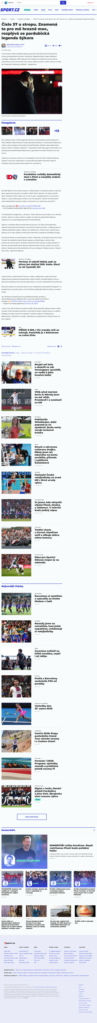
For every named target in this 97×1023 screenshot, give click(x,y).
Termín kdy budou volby (11, 958)
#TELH (20, 301)
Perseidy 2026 (37, 970)
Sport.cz (17, 44)
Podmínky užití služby (85, 1000)
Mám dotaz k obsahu (85, 1005)
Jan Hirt (21, 955)
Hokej (43, 10)
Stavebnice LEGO (33, 975)
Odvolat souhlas (83, 1009)
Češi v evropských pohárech (58, 970)
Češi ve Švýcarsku (69, 958)
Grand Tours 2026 (24, 962)
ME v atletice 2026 (39, 958)
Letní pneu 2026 (83, 951)
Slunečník (37, 972)
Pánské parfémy (84, 975)
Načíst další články (31, 817)
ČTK (34, 987)
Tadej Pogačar (23, 958)
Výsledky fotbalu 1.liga (40, 953)
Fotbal (36, 10)
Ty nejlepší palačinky (55, 951)
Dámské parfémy (44, 975)
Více (93, 10)
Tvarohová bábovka (54, 958)
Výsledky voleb (8, 955)
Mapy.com (19, 970)
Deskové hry (59, 975)
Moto (56, 10)
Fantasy (27, 10)
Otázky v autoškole (84, 960)
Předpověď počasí (27, 970)
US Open (38, 417)
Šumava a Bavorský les (70, 955)
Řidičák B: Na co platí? (85, 958)
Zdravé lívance (53, 955)
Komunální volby (9, 962)
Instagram (82, 991)
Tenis (50, 10)
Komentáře (8, 830)
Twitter (81, 994)
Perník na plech (53, 962)
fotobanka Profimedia (50, 987)
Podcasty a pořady (82, 10)
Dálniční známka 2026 (85, 953)
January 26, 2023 (38, 208)
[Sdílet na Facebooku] (58, 346)
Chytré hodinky (74, 975)
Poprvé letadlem (69, 953)
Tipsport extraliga (30, 171)
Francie (37, 676)
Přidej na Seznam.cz (84, 998)
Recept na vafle (53, 960)
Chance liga (37, 951)
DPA (37, 987)
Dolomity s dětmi (69, 962)
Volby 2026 (7, 951)
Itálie (36, 389)
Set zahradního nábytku (54, 972)
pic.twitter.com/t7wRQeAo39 (29, 206)
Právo (22, 44)
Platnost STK (82, 962)
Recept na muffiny (54, 953)
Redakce (81, 985)
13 (61, 45)
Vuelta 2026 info (23, 951)
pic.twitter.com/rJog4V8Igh (34, 301)
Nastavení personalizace (85, 1012)
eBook (49, 45)
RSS (80, 987)
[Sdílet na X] (61, 346)
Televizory (67, 975)
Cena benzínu (46, 970)
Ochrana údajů (83, 1003)
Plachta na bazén (22, 972)
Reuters (41, 987)
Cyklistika (38, 731)
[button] (32, 91)
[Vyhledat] (63, 3)
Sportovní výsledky (41, 703)
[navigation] (2, 2)
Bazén (15, 972)
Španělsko (38, 593)
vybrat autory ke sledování (14, 46)
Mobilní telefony (23, 975)
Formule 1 (38, 362)
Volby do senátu (8, 960)
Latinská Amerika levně (70, 960)
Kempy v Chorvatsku (70, 951)
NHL (20, 327)
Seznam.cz (90, 2)
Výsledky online (67, 10)
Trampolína (31, 972)
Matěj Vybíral (11, 44)
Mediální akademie (84, 1007)
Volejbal (37, 472)
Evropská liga (39, 499)
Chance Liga (39, 554)
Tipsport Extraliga (27, 353)
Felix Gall (21, 960)
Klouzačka (44, 972)
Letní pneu (52, 975)
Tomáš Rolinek (6, 355)
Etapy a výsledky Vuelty (25, 953)
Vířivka (71, 972)
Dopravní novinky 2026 (85, 955)
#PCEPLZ (14, 301)
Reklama (81, 996)
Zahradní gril (65, 972)
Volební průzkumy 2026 (10, 953)
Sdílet (55, 45)
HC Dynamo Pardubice (42, 353)
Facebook (81, 989)
